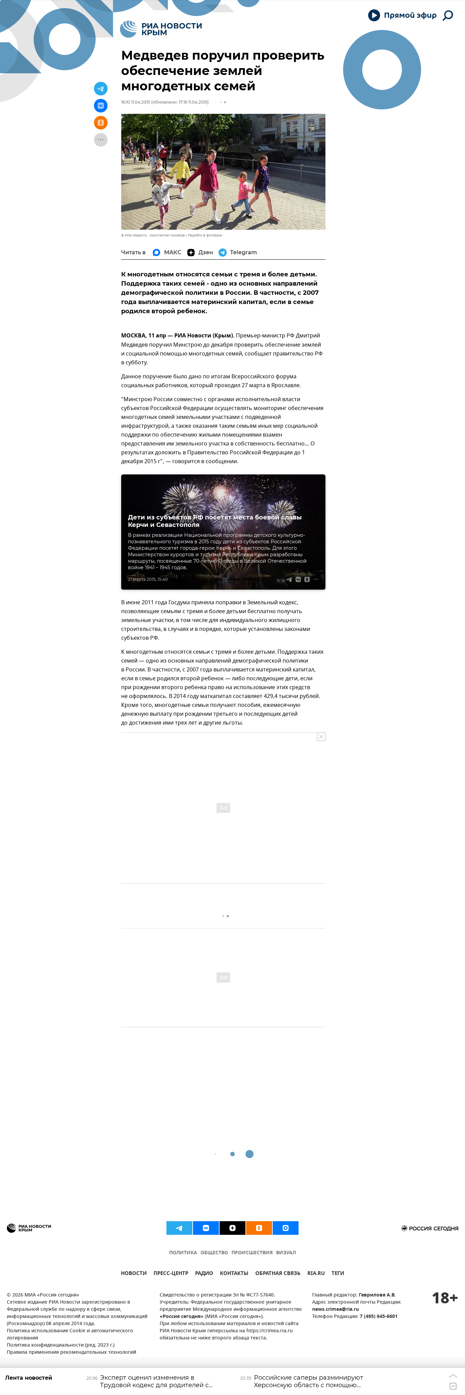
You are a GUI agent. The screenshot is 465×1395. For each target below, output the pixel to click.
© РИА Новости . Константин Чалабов (153, 235)
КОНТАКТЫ (234, 1274)
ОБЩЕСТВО (214, 1253)
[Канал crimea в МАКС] (286, 1228)
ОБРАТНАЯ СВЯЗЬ (278, 1274)
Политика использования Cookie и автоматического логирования (70, 1334)
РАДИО (204, 1274)
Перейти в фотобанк (205, 235)
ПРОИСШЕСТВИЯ (252, 1253)
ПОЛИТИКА (183, 1253)
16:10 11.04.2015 (135, 102)
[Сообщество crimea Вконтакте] (206, 1228)
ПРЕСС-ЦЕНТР (171, 1274)
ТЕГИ (338, 1274)
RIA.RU (316, 1274)
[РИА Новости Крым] (161, 29)
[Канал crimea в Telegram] (179, 1228)
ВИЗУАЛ (286, 1253)
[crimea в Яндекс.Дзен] (232, 1228)
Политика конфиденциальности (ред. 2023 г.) (60, 1345)
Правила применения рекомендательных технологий (71, 1352)
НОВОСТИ (134, 1274)
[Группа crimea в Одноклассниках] (259, 1228)
